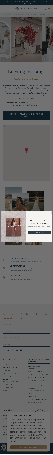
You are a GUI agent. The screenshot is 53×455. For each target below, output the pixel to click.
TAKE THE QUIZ (39, 232)
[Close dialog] (51, 213)
